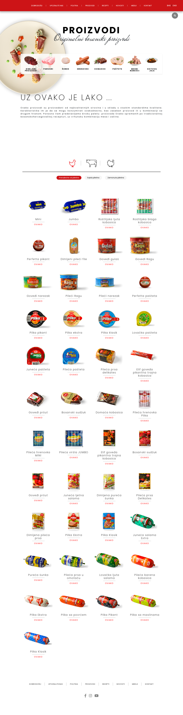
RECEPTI (105, 5)
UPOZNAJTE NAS (56, 5)
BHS (169, 5)
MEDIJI (133, 5)
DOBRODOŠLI (36, 5)
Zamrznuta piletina (116, 177)
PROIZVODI (89, 5)
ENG (175, 5)
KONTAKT (148, 5)
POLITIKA (74, 5)
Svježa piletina (93, 177)
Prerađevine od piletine (69, 177)
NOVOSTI (120, 5)
